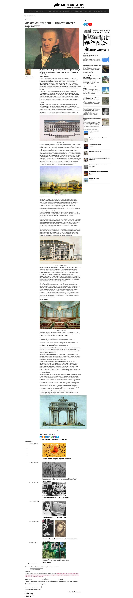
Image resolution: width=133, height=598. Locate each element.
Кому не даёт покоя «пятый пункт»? (98, 137)
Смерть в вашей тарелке (95, 144)
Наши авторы (29, 593)
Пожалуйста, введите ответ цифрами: (35, 584)
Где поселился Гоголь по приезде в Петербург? (59, 479)
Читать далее (46, 461)
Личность (67, 11)
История (57, 11)
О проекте (28, 591)
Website (61, 579)
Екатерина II (46, 439)
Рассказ (88, 11)
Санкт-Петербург (54, 439)
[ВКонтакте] (41, 437)
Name (27, 579)
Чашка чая (78, 11)
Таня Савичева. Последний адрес (54, 517)
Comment (27, 571)
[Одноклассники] (43, 437)
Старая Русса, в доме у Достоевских (55, 560)
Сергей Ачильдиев (29, 76)
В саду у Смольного (94, 131)
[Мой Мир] (46, 437)
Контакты (28, 596)
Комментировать (32, 563)
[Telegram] (49, 437)
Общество (46, 11)
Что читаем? (100, 11)
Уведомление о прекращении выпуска (56, 459)
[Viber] (54, 437)
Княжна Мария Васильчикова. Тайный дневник (59, 539)
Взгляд (37, 11)
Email (43, 579)
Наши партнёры (30, 595)
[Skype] (57, 437)
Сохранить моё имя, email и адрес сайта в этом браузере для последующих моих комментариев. (52, 581)
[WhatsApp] (52, 437)
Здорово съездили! (94, 178)
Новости (29, 11)
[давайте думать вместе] (68, 5)
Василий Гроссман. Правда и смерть (55, 497)
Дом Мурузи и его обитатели (90, 108)
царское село (63, 439)
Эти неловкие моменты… (95, 151)
